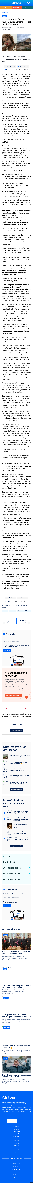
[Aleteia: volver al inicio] (16, 2)
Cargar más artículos (16, 789)
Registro (6, 7)
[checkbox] (3, 645)
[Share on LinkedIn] (19, 69)
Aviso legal (16, 1172)
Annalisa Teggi (19, 27)
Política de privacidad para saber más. (17, 645)
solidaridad (27, 611)
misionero (12, 611)
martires (5, 935)
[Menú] (6, 3)
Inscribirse (7, 650)
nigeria (20, 611)
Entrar (21, 724)
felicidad (5, 1058)
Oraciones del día (11, 879)
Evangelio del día (11, 873)
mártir (4, 969)
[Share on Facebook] (16, 69)
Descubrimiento (17, 1136)
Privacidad (16, 1177)
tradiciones (6, 998)
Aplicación (16, 1145)
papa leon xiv (6, 1027)
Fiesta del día (9, 862)
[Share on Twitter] (22, 69)
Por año (16, 1152)
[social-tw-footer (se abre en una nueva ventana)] (18, 1158)
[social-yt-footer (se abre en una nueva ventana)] (12, 1158)
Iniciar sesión (21, 1120)
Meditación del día (12, 868)
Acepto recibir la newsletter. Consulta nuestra (17, 646)
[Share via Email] (25, 69)
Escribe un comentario (16, 730)
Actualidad (16, 1129)
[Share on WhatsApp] (27, 69)
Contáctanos (16, 1175)
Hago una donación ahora (12, 695)
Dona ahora (16, 7)
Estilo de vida (16, 1134)
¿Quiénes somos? (16, 1169)
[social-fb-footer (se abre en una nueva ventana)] (15, 1158)
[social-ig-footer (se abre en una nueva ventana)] (21, 1158)
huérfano (5, 611)
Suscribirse (11, 1120)
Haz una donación (16, 1166)
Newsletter (16, 1143)
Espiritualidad (5, 12)
